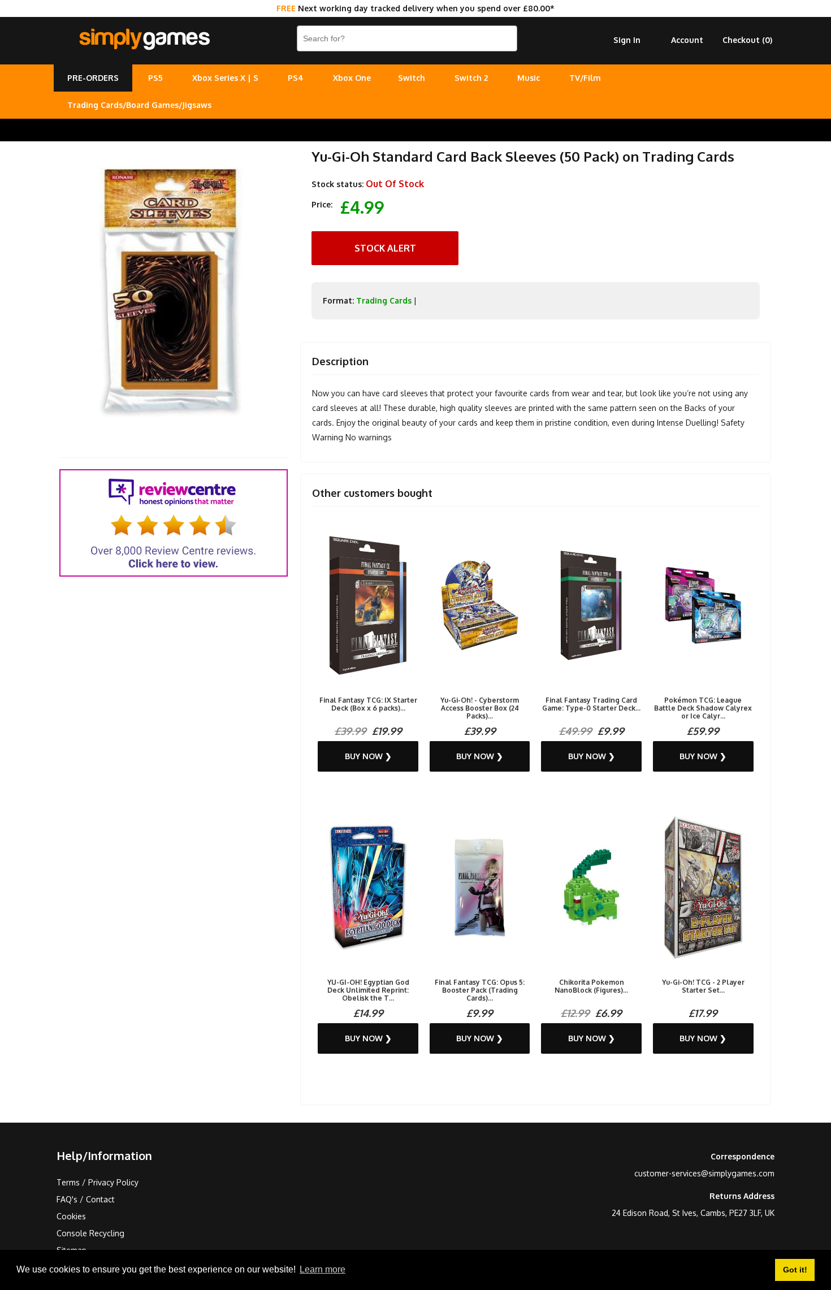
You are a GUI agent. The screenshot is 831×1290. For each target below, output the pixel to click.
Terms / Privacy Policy (97, 1182)
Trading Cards (384, 300)
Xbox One (352, 78)
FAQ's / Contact (86, 1199)
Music (528, 78)
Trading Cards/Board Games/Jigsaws (139, 105)
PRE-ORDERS (93, 78)
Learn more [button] (322, 1269)
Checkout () (747, 40)
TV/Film (585, 78)
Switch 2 (471, 78)
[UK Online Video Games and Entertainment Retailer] (144, 39)
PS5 (155, 78)
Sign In (626, 40)
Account (687, 40)
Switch (411, 78)
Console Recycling (90, 1233)
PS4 (296, 78)
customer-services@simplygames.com (704, 1173)
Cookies (71, 1216)
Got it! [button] (795, 1269)
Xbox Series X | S (225, 78)
